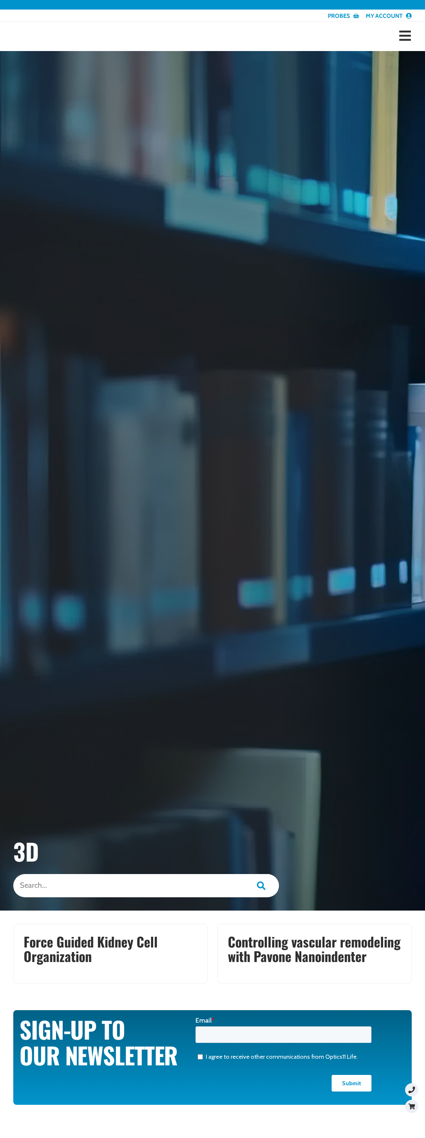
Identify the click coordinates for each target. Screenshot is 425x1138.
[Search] (261, 885)
